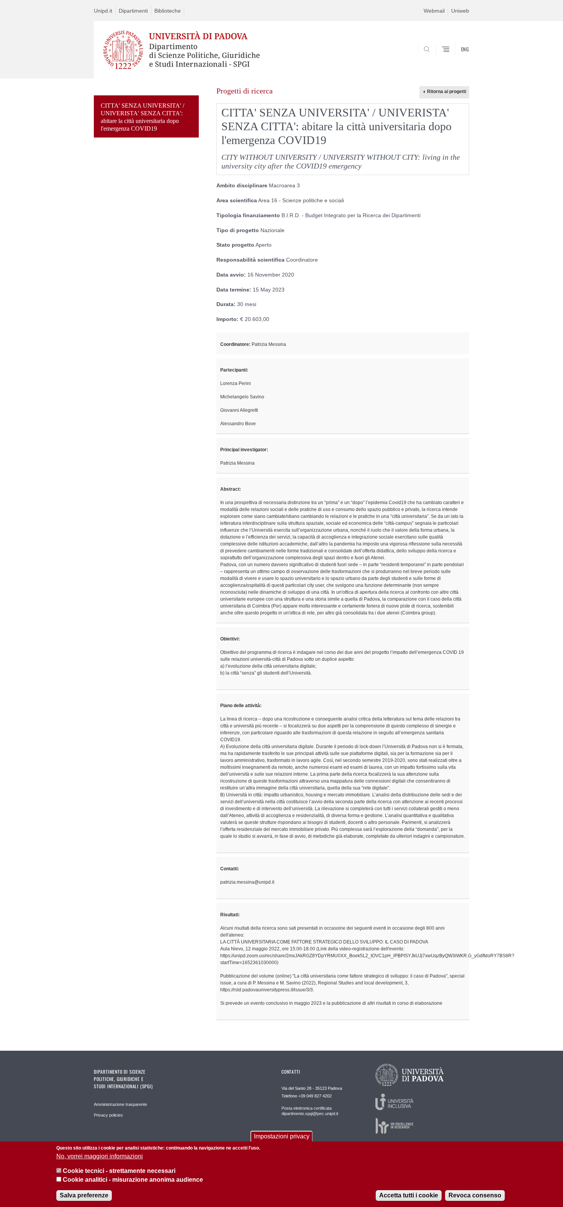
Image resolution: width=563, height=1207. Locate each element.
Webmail (434, 11)
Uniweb (460, 11)
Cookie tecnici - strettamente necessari (119, 1171)
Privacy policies (108, 1115)
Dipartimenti (133, 11)
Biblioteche (167, 11)
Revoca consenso (474, 1195)
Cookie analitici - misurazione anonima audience (133, 1179)
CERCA (457, 60)
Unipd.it (103, 11)
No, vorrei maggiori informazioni (99, 1156)
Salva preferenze (84, 1195)
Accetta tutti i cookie (408, 1195)
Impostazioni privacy (281, 1136)
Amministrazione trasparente (120, 1104)
